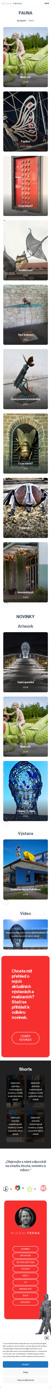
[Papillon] (25, 121)
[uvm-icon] (19, 1188)
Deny (25, 1372)
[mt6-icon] (43, 1188)
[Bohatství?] (25, 508)
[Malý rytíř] (25, 57)
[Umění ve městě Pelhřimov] (25, 869)
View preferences (25, 1380)
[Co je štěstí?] (25, 186)
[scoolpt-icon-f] (31, 1189)
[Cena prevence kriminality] (25, 379)
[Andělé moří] (25, 250)
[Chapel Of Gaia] (25, 791)
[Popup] (47, 3)
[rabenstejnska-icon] (7, 1189)
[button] (46, 1337)
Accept (25, 1364)
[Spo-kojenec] (25, 315)
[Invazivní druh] (25, 572)
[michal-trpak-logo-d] (12, 3)
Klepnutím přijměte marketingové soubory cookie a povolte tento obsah (25, 934)
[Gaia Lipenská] (25, 662)
